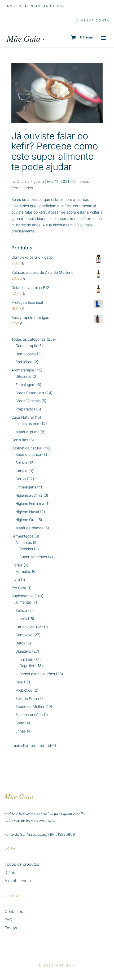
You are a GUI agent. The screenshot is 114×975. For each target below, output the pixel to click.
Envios (11, 927)
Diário (10, 872)
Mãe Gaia (25, 38)
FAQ (8, 919)
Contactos (14, 911)
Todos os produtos (22, 864)
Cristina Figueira (30, 181)
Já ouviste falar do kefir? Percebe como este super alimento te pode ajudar (54, 151)
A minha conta (92, 20)
